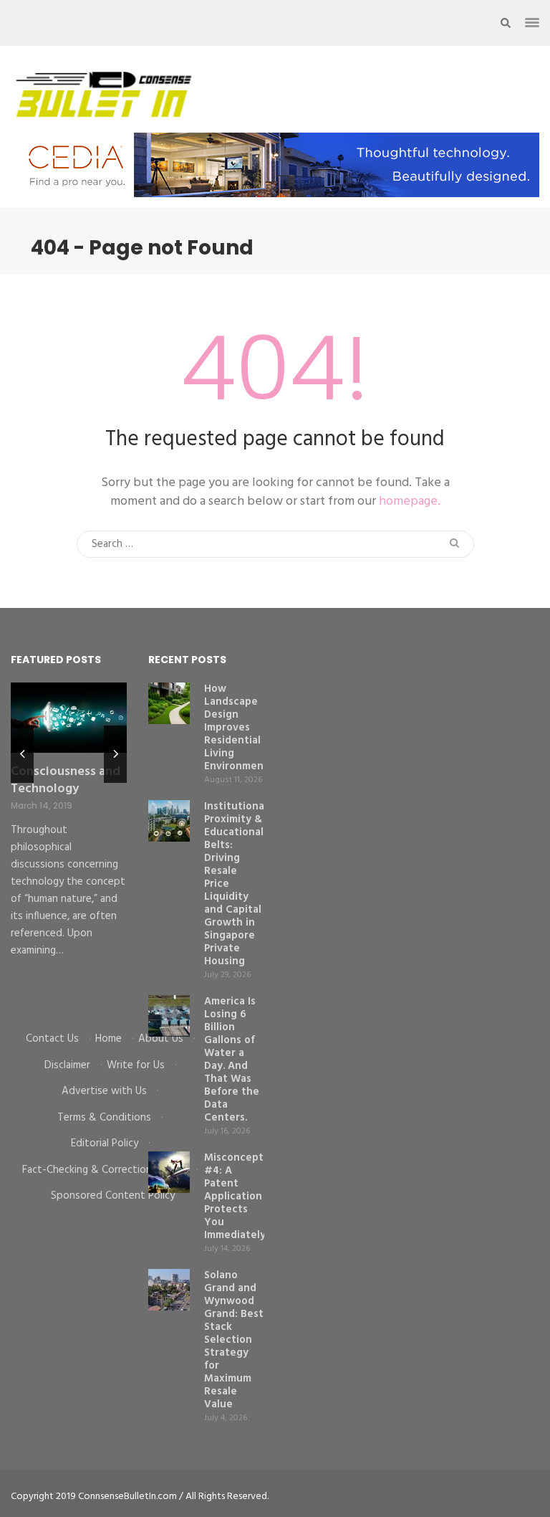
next (115, 754)
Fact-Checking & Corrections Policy (104, 1170)
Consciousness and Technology (65, 780)
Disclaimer (67, 1065)
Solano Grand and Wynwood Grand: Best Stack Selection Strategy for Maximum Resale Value (234, 1340)
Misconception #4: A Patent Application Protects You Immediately (241, 1196)
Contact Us (52, 1038)
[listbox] (69, 846)
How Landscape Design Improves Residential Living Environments (239, 727)
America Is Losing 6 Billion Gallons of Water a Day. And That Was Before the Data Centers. (231, 1059)
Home (108, 1038)
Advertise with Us (104, 1091)
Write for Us (136, 1065)
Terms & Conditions (104, 1117)
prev (22, 754)
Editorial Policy (104, 1143)
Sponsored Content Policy (113, 1195)
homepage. (409, 501)
